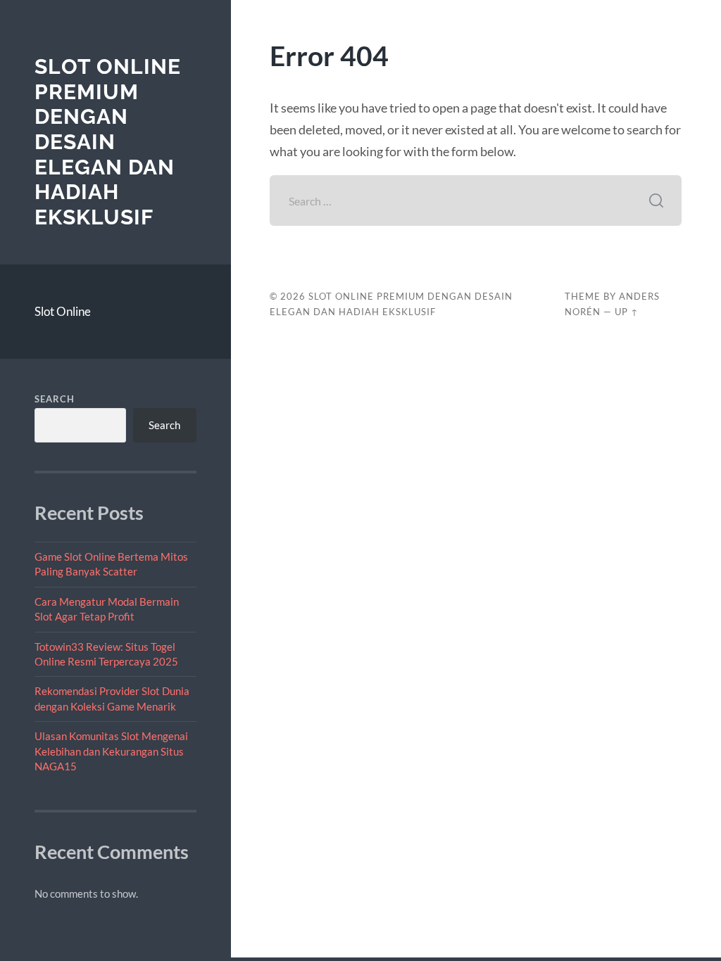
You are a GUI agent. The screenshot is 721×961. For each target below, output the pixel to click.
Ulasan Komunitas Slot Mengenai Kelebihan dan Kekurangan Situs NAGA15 (111, 751)
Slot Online (63, 311)
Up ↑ (627, 311)
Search (55, 399)
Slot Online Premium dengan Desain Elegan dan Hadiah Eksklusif (108, 141)
